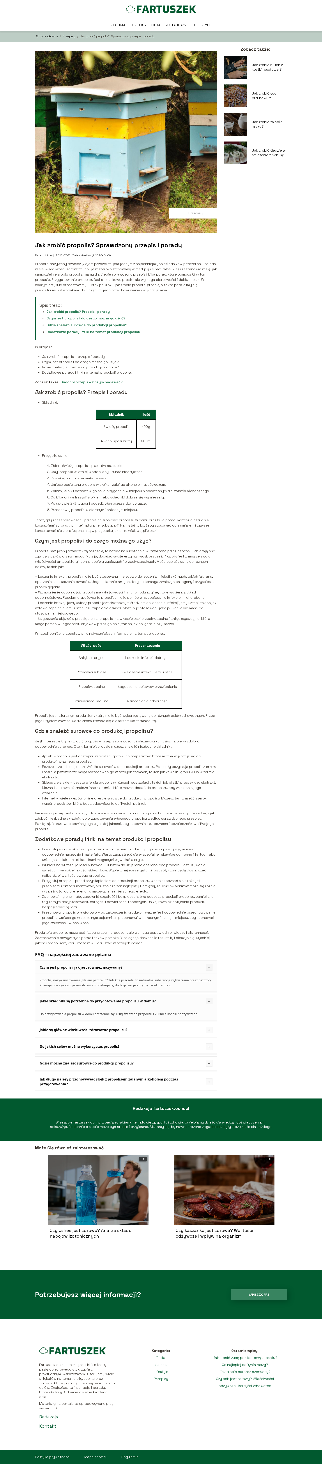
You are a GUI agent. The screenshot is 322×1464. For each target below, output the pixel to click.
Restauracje (177, 25)
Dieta (156, 25)
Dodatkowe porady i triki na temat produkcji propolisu (93, 332)
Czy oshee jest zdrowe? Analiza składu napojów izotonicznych (91, 1233)
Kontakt (48, 1426)
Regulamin (129, 1457)
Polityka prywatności (52, 1457)
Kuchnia (118, 25)
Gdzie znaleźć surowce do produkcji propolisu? (86, 325)
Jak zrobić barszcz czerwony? (245, 1371)
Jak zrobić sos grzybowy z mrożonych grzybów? (264, 95)
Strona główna (47, 36)
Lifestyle (202, 25)
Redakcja (48, 1417)
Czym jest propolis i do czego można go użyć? (86, 318)
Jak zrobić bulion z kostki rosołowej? (267, 67)
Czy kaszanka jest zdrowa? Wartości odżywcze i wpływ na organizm (214, 1233)
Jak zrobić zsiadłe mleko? (267, 124)
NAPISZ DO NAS (258, 1295)
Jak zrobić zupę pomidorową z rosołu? (245, 1357)
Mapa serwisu (95, 1457)
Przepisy (138, 25)
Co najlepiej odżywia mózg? (245, 1364)
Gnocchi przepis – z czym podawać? (91, 382)
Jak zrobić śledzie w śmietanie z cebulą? (269, 152)
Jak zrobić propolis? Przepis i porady (78, 311)
